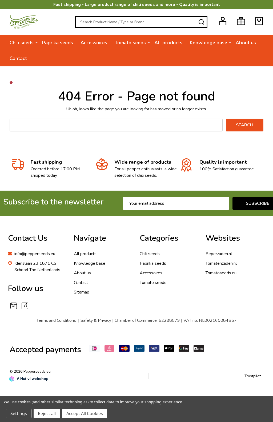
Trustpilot (252, 376)
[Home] (12, 82)
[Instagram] (13, 306)
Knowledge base (208, 42)
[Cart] (259, 21)
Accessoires (94, 42)
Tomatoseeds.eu (221, 273)
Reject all (47, 413)
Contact (18, 58)
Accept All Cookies (84, 413)
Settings (18, 413)
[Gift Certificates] (241, 21)
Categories (159, 238)
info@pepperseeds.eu (34, 254)
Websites (223, 238)
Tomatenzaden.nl (221, 263)
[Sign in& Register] (223, 21)
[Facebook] (24, 306)
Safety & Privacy (96, 320)
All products (168, 42)
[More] (36, 42)
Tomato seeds (130, 42)
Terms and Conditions (56, 320)
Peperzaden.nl (219, 254)
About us (246, 42)
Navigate (90, 238)
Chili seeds (22, 42)
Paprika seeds (57, 42)
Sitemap (81, 292)
